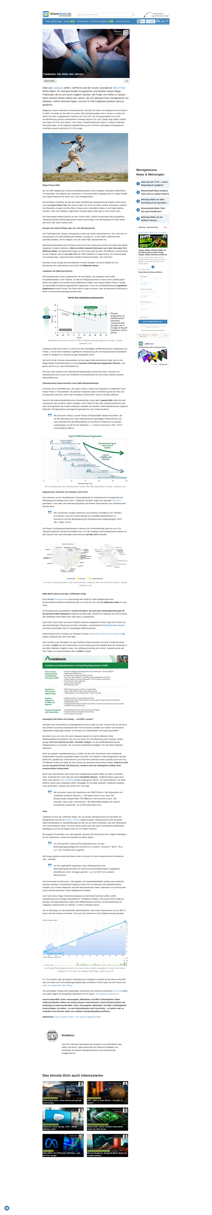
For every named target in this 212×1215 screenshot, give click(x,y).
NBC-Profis (119, 87)
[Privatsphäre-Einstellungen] (6, 1208)
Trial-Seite (116, 500)
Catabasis (58, 87)
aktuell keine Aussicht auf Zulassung (105, 634)
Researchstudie (61, 599)
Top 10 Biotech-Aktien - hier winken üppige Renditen (78, 1017)
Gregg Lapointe (52, 856)
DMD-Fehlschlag (67, 780)
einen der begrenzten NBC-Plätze (57, 985)
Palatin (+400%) (73, 820)
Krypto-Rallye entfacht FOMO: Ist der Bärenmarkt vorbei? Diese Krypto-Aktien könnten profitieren (152, 252)
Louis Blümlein (72, 1083)
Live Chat (117, 991)
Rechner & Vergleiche (100, 21)
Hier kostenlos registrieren (106, 994)
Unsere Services (122, 21)
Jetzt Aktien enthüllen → (153, 321)
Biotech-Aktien (50, 81)
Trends (67, 21)
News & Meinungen (54, 21)
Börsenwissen (83, 21)
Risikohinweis (143, 336)
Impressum (154, 334)
